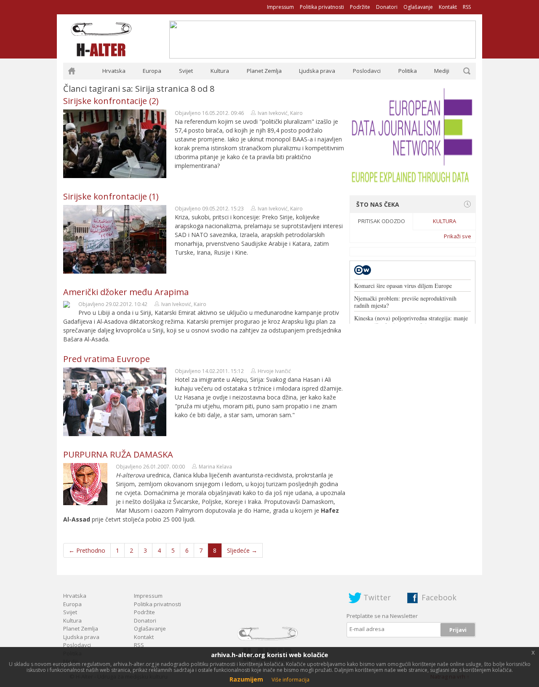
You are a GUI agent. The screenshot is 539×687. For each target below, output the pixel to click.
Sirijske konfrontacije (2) (111, 101)
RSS (467, 7)
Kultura (220, 71)
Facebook (439, 597)
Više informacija (291, 679)
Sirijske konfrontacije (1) (111, 196)
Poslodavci (367, 71)
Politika (407, 71)
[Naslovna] (71, 71)
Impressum (280, 7)
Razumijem (246, 679)
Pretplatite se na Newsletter (382, 616)
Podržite (360, 7)
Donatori (387, 7)
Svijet (186, 71)
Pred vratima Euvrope (106, 359)
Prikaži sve (457, 236)
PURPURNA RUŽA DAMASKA (118, 454)
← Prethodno (87, 550)
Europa (152, 71)
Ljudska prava (317, 71)
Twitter (377, 597)
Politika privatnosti (322, 7)
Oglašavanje (418, 7)
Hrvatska (113, 71)
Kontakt (448, 7)
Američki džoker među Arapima (126, 292)
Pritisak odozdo (381, 221)
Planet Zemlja (264, 71)
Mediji (441, 71)
